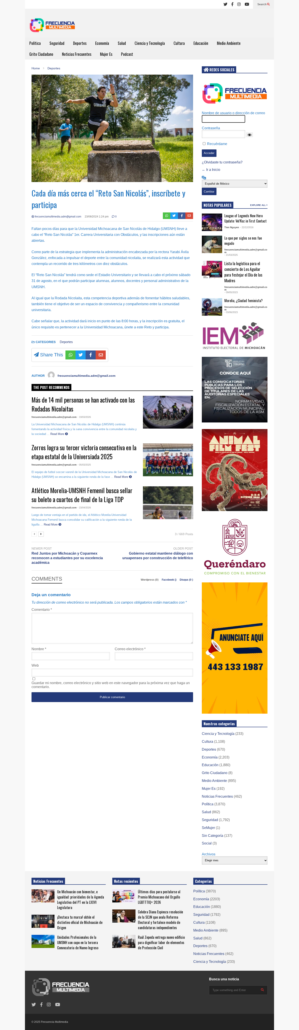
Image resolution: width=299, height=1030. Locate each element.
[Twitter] (225, 4)
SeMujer (208, 828)
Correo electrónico (130, 649)
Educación (200, 43)
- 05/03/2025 (84, 464)
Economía (102, 43)
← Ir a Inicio (211, 170)
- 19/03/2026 (84, 417)
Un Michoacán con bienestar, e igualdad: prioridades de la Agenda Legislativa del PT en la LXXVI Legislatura (80, 899)
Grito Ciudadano (41, 54)
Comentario (42, 609)
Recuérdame (217, 144)
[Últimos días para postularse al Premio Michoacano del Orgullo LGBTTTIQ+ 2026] (123, 895)
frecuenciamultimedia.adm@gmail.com (57, 216)
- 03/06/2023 (231, 312)
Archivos (208, 854)
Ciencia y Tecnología (150, 43)
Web (35, 665)
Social (207, 843)
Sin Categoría (212, 835)
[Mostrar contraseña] (249, 134)
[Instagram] (239, 4)
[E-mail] (189, 215)
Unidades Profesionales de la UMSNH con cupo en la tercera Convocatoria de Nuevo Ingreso (77, 942)
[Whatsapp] (167, 215)
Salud (122, 43)
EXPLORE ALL (258, 205)
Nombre (39, 649)
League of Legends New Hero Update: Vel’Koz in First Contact (245, 218)
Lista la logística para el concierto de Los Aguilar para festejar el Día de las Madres (243, 272)
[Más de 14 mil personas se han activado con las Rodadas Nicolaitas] (168, 412)
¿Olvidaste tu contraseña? (222, 162)
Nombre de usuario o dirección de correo (233, 113)
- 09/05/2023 (231, 292)
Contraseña (211, 128)
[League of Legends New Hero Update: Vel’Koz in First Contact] (212, 222)
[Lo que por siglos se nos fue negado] (212, 244)
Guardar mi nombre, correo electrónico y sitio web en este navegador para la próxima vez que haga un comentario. (111, 685)
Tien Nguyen (231, 227)
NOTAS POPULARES (218, 205)
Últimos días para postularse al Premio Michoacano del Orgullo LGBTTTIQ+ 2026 (159, 897)
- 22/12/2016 (246, 227)
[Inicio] (52, 26)
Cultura (179, 43)
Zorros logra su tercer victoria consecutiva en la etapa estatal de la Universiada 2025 (84, 452)
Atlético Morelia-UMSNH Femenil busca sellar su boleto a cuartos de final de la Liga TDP (82, 495)
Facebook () (169, 579)
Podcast (127, 54)
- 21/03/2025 (231, 255)
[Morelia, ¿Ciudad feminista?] (212, 307)
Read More (57, 434)
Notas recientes (126, 881)
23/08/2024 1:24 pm (97, 216)
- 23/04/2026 (84, 507)
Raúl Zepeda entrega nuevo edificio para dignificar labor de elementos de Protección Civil (161, 942)
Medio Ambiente (229, 43)
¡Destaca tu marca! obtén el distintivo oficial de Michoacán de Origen (79, 922)
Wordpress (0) (150, 579)
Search (262, 4)
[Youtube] (247, 4)
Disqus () (186, 579)
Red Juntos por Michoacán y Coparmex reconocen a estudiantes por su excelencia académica (67, 558)
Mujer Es (106, 54)
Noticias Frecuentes (76, 54)
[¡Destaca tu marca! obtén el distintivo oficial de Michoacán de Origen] (43, 921)
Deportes (79, 43)
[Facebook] (232, 4)
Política (35, 43)
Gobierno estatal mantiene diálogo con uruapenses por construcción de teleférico (157, 556)
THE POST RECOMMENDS (51, 387)
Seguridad (56, 43)
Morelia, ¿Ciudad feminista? (243, 300)
